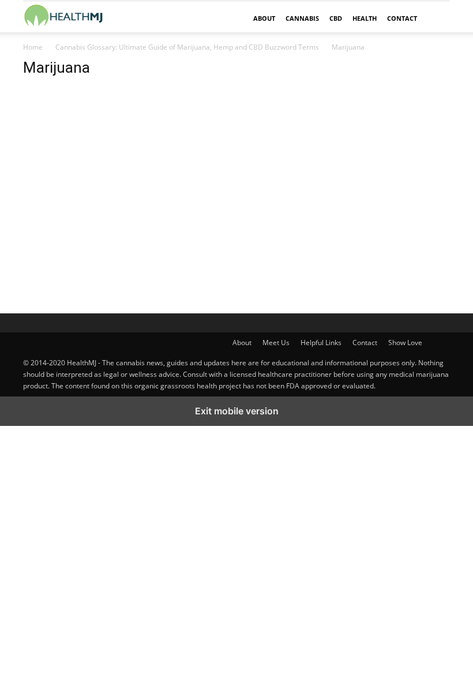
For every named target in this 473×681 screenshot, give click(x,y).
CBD (335, 18)
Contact (402, 18)
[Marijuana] (162, 206)
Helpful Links (321, 342)
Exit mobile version (237, 411)
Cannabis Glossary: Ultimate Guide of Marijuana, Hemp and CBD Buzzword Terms (187, 47)
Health (364, 18)
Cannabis (302, 18)
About (264, 18)
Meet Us (276, 342)
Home (33, 47)
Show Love (405, 342)
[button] (436, 18)
